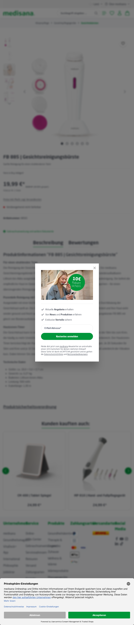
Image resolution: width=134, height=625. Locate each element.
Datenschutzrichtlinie (53, 354)
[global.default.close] (94, 268)
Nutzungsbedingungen (77, 354)
